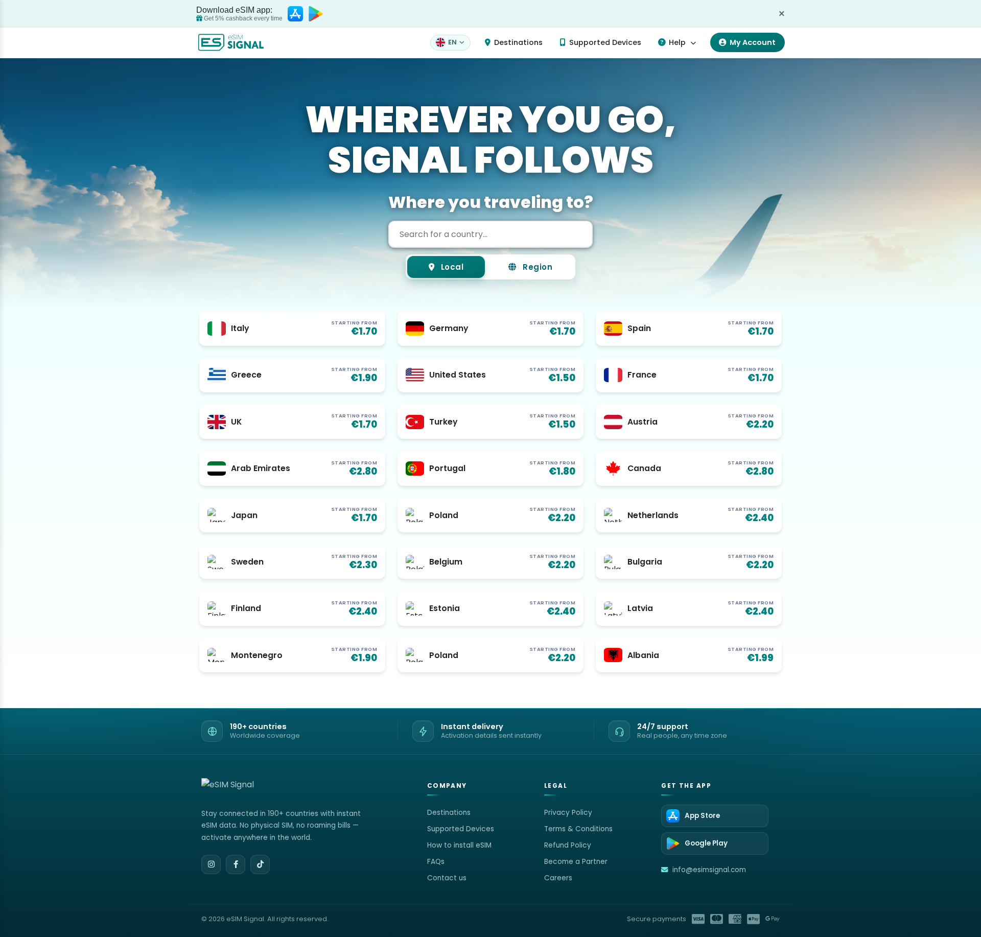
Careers (558, 878)
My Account (753, 42)
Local (450, 267)
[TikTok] (260, 864)
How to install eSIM (459, 845)
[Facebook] (235, 864)
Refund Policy (567, 845)
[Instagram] (211, 864)
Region (537, 267)
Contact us (446, 878)
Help (677, 42)
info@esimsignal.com (709, 870)
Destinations (518, 42)
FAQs (436, 861)
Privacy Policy (568, 812)
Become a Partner (576, 861)
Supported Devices (605, 42)
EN (452, 42)
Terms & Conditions (578, 829)
